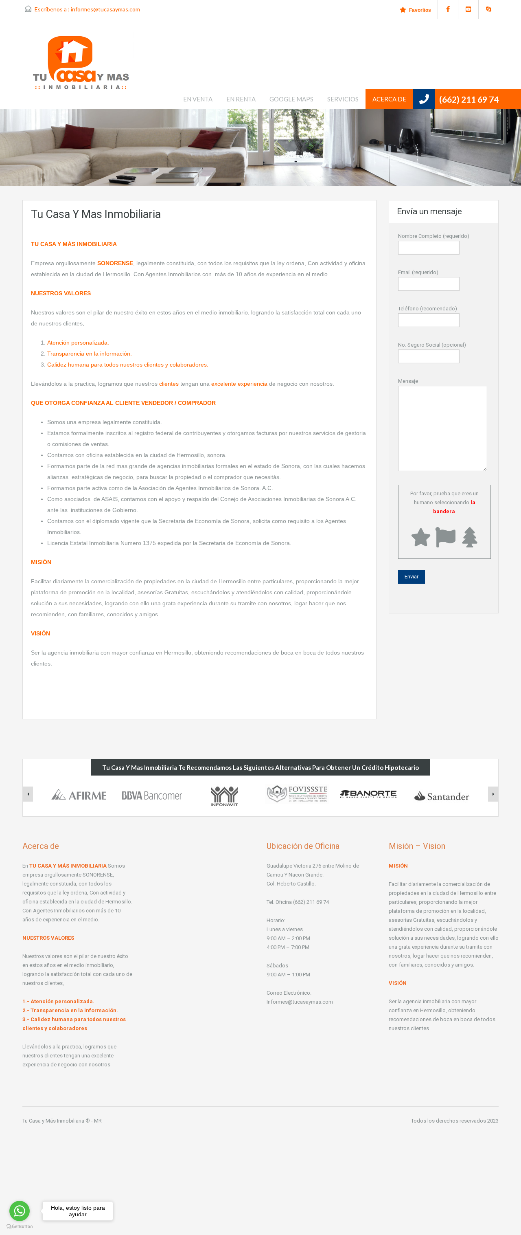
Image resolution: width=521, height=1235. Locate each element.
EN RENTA (241, 99)
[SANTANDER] (441, 795)
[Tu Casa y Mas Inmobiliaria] (81, 70)
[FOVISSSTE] (297, 793)
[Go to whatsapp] (19, 1211)
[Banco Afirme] (79, 793)
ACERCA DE (389, 99)
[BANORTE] (369, 793)
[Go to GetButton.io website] (20, 1226)
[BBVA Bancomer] (152, 793)
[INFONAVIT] (224, 795)
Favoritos (420, 10)
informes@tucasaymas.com (105, 9)
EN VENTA (197, 99)
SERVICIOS (343, 99)
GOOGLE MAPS (291, 99)
